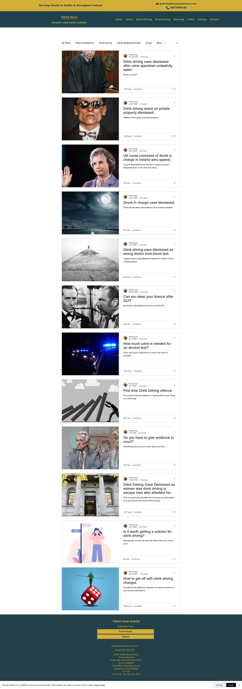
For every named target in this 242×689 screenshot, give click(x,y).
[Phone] (167, 7)
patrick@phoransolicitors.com (178, 3)
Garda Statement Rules (129, 43)
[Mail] (157, 3)
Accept (231, 685)
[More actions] (175, 55)
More (159, 43)
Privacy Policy (99, 685)
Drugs (149, 43)
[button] (177, 43)
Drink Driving (105, 43)
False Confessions (84, 43)
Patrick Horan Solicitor (126, 621)
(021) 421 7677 (133, 674)
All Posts (66, 43)
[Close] (238, 685)
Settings (219, 685)
